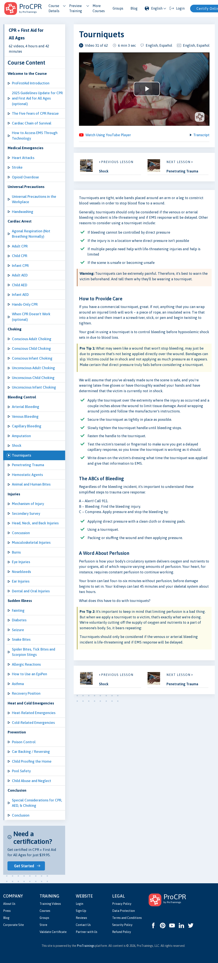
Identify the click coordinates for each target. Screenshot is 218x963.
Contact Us (83, 925)
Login (79, 903)
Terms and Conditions (127, 918)
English (156, 8)
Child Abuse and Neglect (31, 781)
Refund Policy (121, 932)
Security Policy (122, 925)
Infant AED (20, 294)
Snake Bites (21, 639)
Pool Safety (21, 771)
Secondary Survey (26, 513)
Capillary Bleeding (26, 426)
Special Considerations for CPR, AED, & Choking (37, 803)
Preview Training (75, 8)
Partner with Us (86, 932)
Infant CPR (20, 265)
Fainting (18, 610)
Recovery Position (26, 693)
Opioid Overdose (25, 177)
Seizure (18, 630)
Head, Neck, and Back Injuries (35, 523)
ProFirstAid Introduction (30, 83)
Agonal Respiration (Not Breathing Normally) (31, 234)
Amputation (21, 436)
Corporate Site (13, 925)
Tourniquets (21, 455)
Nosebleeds (21, 572)
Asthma (18, 684)
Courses (45, 910)
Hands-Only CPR (25, 304)
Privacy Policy (121, 903)
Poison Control (24, 742)
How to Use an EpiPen (29, 674)
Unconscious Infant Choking (34, 387)
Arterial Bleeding (25, 407)
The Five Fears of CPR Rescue (35, 113)
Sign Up (81, 910)
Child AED (19, 285)
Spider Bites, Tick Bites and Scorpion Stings (33, 652)
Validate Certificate (53, 932)
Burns (16, 552)
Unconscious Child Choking (33, 378)
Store (43, 925)
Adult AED (20, 275)
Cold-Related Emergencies (33, 722)
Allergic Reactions (26, 664)
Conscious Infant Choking (32, 358)
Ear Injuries (20, 581)
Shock (17, 445)
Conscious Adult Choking (31, 339)
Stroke (17, 167)
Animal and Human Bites (31, 484)
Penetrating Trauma (28, 465)
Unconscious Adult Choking (33, 368)
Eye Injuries (21, 562)
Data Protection (123, 910)
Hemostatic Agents (27, 475)
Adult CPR (20, 246)
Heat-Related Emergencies (33, 713)
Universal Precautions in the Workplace (34, 199)
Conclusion (20, 815)
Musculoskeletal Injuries (31, 542)
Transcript (201, 135)
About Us (9, 903)
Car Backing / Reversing (31, 751)
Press (7, 910)
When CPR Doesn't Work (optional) (31, 317)
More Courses (99, 8)
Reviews (81, 918)
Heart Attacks (23, 158)
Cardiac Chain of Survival (31, 123)
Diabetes (19, 620)
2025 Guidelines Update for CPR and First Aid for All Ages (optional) (37, 98)
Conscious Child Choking (31, 348)
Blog (134, 8)
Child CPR (19, 256)
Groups (118, 8)
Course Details (54, 8)
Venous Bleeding (25, 416)
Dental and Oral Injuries (31, 591)
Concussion (21, 533)
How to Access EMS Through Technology (34, 135)
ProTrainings (86, 945)
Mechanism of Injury (28, 504)
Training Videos (50, 903)
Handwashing (22, 212)
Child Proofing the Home (32, 761)
